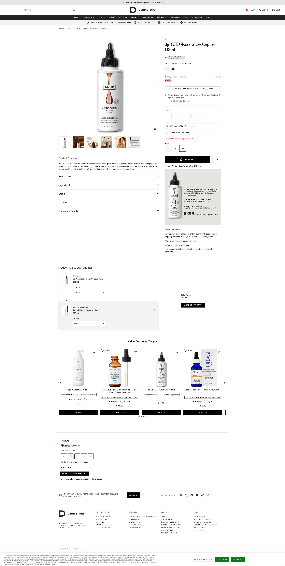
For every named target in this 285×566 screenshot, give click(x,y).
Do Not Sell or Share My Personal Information (73, 526)
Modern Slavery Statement (205, 525)
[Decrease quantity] (168, 148)
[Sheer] (174, 115)
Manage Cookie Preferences (70, 523)
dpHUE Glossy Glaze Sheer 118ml (161, 390)
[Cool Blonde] (201, 115)
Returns (100, 522)
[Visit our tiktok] (202, 495)
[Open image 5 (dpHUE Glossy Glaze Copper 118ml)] (120, 142)
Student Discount (169, 530)
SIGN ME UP (133, 495)
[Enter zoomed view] (154, 129)
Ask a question (184, 63)
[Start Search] (74, 9)
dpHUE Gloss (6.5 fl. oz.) (78, 390)
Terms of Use (50, 564)
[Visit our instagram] (191, 495)
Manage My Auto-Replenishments (143, 517)
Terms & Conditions (202, 522)
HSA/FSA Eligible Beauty (171, 522)
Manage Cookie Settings (203, 559)
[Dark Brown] (181, 115)
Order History (135, 527)
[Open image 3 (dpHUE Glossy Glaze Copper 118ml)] (92, 142)
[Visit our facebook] (181, 495)
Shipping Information (105, 525)
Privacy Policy (200, 517)
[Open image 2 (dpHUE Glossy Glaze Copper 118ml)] (78, 142)
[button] (193, 58)
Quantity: (169, 143)
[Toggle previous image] (60, 83)
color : (168, 110)
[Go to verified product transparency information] (175, 57)
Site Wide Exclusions (202, 519)
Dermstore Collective (171, 525)
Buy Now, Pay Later (169, 533)
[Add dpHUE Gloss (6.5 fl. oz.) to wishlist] (94, 352)
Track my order (103, 527)
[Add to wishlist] (216, 159)
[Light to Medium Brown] (188, 115)
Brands (69, 28)
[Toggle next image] (157, 83)
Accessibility (199, 530)
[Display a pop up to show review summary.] (86, 399)
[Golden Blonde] (194, 115)
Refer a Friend (135, 525)
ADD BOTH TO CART (192, 305)
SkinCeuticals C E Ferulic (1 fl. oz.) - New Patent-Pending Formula (119, 391)
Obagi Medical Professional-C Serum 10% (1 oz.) (203, 391)
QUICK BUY (78, 413)
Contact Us (101, 519)
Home (61, 28)
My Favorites (134, 522)
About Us (165, 517)
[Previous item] (60, 383)
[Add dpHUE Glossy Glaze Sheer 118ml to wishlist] (177, 352)
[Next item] (224, 383)
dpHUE (77, 28)
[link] (263, 10)
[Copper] (167, 115)
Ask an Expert (167, 519)
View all (218, 77)
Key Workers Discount (170, 527)
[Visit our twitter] (186, 495)
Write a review (171, 63)
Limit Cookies (222, 559)
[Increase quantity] (182, 148)
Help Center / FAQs (104, 517)
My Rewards (134, 519)
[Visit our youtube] (197, 495)
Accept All (237, 559)
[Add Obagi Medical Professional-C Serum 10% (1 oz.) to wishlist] (218, 352)
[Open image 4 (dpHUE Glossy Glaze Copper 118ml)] (106, 142)
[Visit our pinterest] (208, 495)
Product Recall (201, 527)
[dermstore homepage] (142, 10)
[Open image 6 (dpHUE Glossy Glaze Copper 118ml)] (134, 142)
